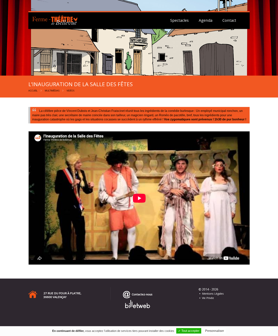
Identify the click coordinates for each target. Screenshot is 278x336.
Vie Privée (208, 298)
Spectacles (179, 20)
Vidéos (70, 90)
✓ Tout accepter (188, 330)
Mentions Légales (213, 293)
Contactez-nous (141, 294)
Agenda (205, 20)
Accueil (32, 90)
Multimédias (52, 90)
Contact (229, 20)
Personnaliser (214, 330)
